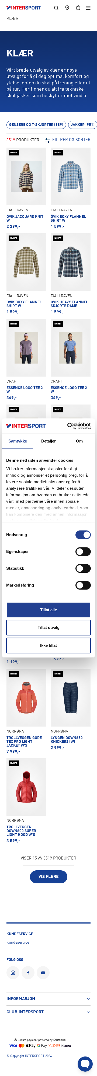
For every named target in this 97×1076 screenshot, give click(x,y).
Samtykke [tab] (17, 441)
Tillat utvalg (49, 627)
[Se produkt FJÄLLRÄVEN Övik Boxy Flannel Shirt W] (71, 188)
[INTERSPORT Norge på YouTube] (43, 972)
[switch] (83, 551)
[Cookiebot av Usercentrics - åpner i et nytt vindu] (68, 425)
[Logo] (26, 7)
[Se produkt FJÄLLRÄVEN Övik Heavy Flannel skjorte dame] (71, 273)
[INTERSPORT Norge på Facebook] (28, 972)
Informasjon (20, 999)
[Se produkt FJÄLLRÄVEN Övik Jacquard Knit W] (26, 188)
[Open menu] (88, 8)
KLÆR (12, 19)
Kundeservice (17, 942)
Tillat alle (48, 609)
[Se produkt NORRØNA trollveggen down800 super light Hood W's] (26, 800)
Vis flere (49, 877)
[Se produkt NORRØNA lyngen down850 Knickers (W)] (71, 711)
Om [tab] (79, 441)
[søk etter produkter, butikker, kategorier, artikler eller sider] (56, 7)
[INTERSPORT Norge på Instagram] (12, 972)
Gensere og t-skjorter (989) (36, 125)
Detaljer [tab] (48, 441)
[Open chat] (85, 1064)
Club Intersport (25, 1012)
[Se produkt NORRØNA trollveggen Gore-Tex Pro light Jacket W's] (26, 711)
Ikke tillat (48, 645)
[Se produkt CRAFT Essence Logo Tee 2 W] (26, 359)
